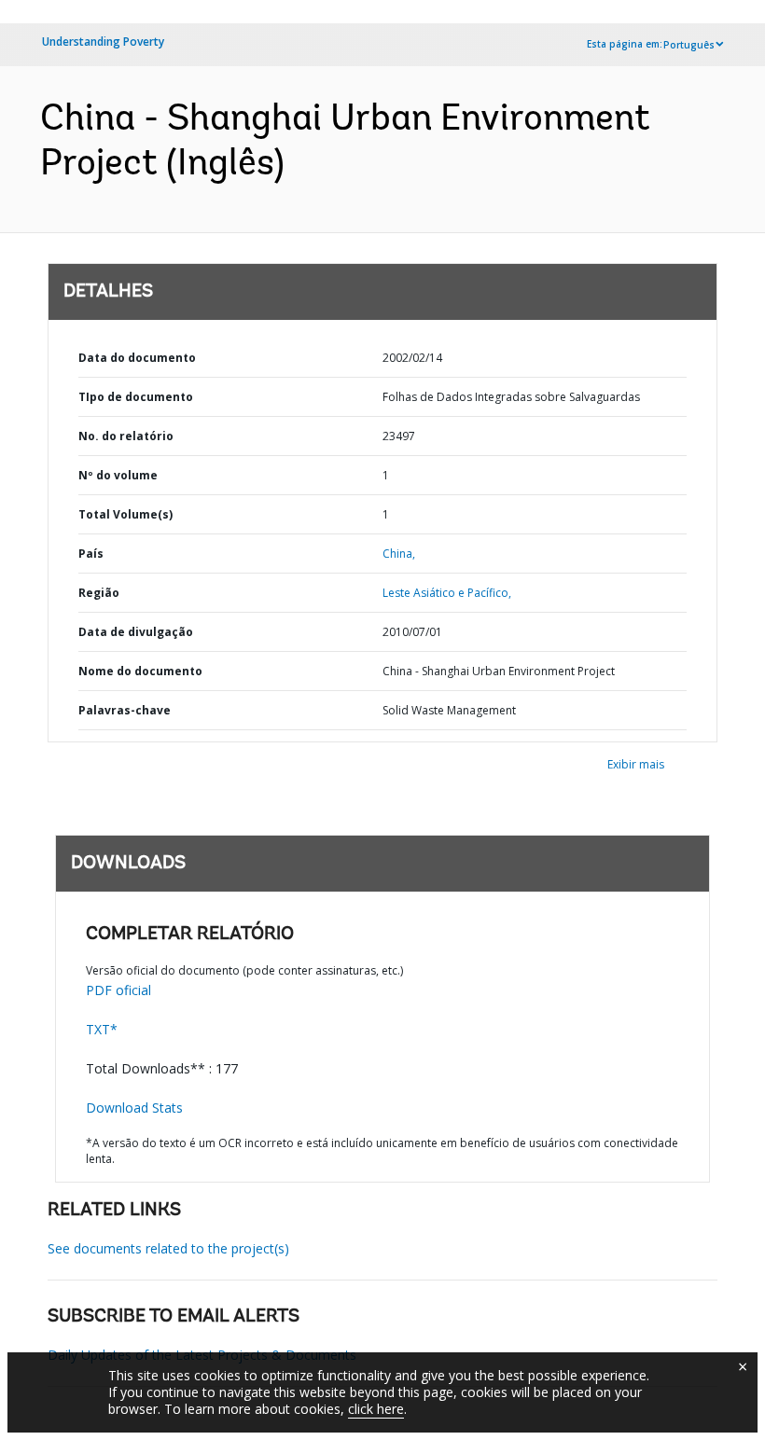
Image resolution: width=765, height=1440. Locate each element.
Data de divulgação (135, 632)
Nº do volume (118, 475)
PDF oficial (118, 990)
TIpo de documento (135, 397)
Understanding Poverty (103, 41)
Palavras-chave (124, 710)
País (91, 553)
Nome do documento (140, 671)
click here (376, 1409)
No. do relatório (126, 436)
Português (689, 44)
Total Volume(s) (125, 514)
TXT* (102, 1029)
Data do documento (137, 358)
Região (98, 593)
